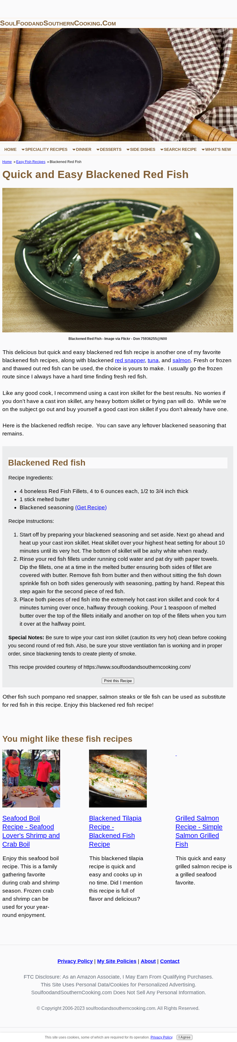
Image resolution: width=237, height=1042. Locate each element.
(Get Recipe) (91, 507)
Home (10, 149)
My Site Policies (116, 961)
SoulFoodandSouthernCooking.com (58, 23)
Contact (169, 961)
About (148, 961)
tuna (153, 360)
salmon (182, 360)
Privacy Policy (75, 961)
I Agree (184, 1037)
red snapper (130, 360)
